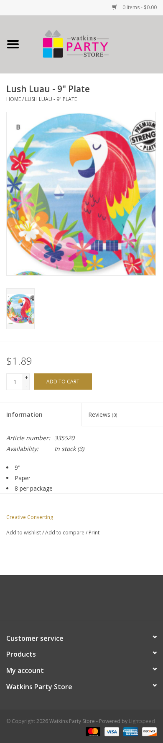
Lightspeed (142, 721)
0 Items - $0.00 (139, 7)
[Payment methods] (92, 731)
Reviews (102, 414)
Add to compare (65, 532)
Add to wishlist (23, 532)
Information (24, 414)
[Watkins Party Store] (94, 44)
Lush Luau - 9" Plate (51, 99)
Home (13, 99)
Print (94, 532)
